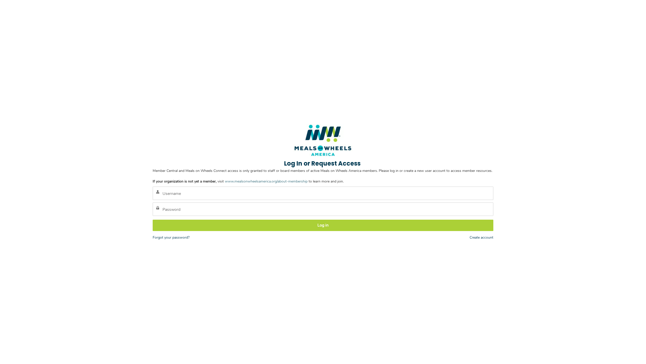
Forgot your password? (171, 237)
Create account (481, 237)
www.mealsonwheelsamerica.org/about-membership (266, 181)
